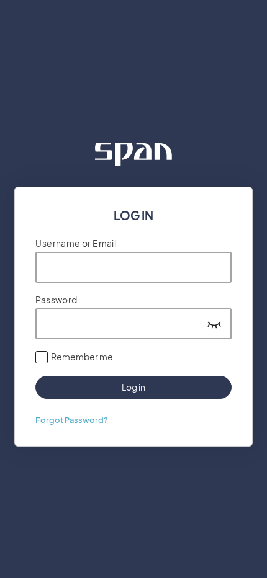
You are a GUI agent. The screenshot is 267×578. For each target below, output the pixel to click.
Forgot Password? (71, 420)
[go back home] (133, 155)
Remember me (82, 356)
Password (56, 299)
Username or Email (75, 243)
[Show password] (214, 324)
